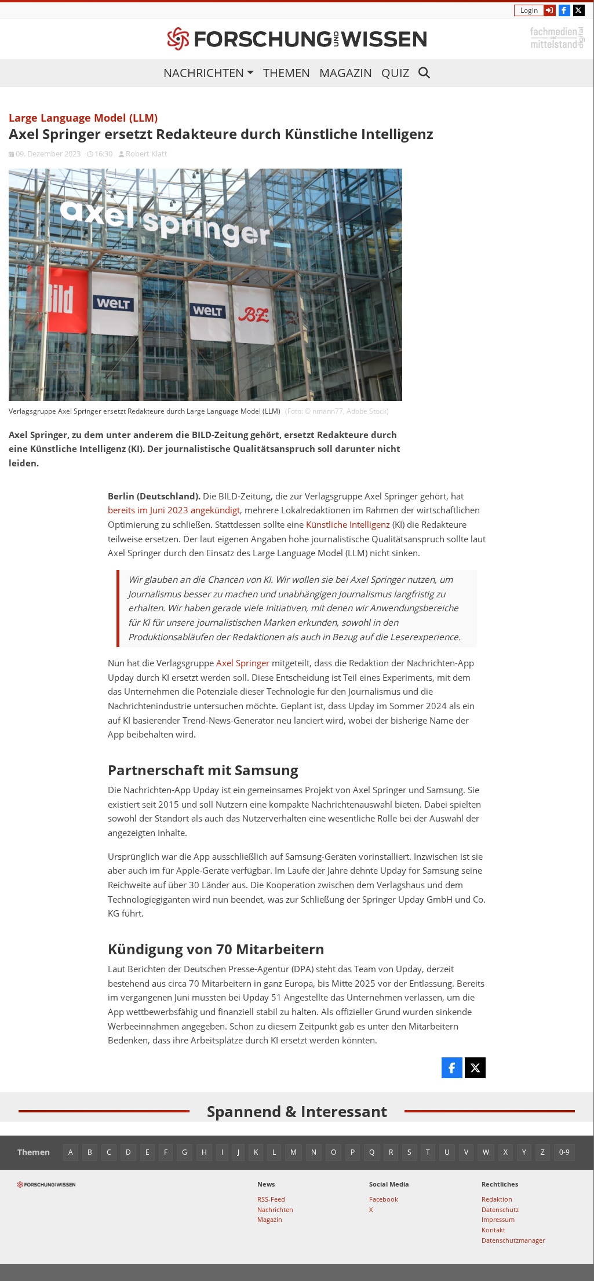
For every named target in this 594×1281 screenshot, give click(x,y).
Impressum (498, 1219)
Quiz (395, 73)
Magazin (345, 73)
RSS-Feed (271, 1199)
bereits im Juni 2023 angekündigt (174, 510)
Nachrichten (203, 73)
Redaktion (497, 1199)
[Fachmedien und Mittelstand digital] (557, 36)
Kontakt (493, 1229)
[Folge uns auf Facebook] (564, 10)
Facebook (383, 1199)
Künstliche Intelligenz (348, 525)
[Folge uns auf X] (579, 10)
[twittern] (475, 1067)
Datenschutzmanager (513, 1240)
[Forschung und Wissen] (297, 38)
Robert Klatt (146, 153)
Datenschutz (500, 1209)
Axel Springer (242, 663)
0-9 (564, 1152)
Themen (286, 73)
